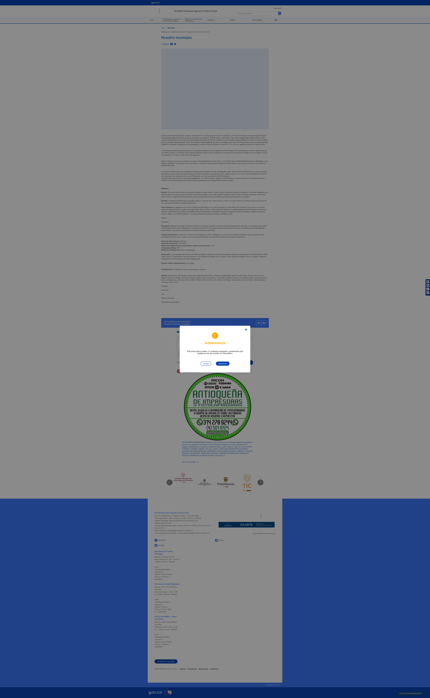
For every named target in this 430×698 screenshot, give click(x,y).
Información (222, 364)
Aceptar (206, 364)
